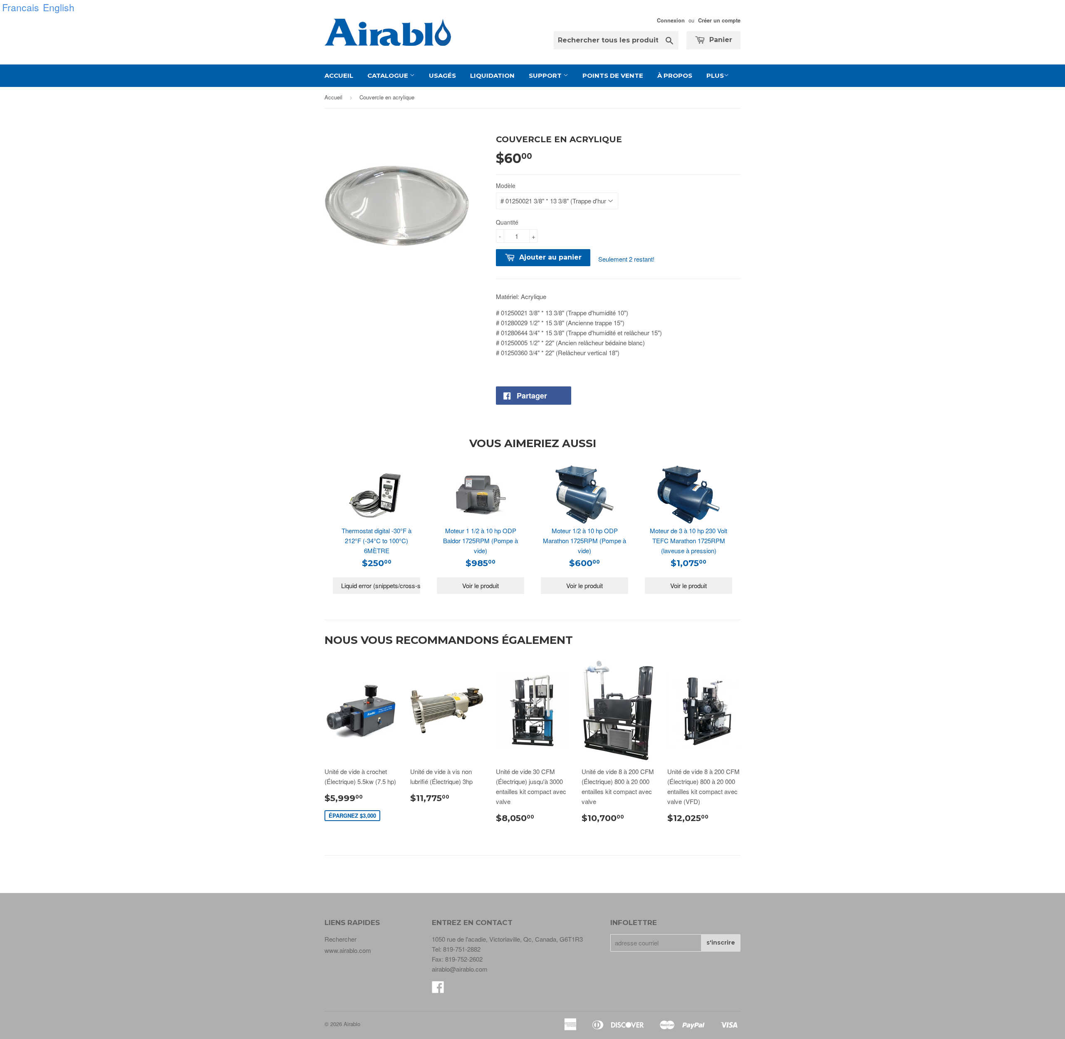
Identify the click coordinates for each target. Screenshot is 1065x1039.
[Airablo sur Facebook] (438, 989)
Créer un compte (719, 20)
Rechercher (340, 939)
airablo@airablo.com (460, 969)
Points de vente (612, 75)
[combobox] (616, 40)
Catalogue (388, 75)
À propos (674, 75)
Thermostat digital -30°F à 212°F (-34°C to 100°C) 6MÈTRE (376, 540)
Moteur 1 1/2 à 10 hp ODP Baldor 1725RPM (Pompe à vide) (480, 540)
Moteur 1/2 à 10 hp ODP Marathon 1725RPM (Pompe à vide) (584, 540)
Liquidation (492, 75)
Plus (715, 75)
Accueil (338, 75)
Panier (719, 40)
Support (546, 75)
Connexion (671, 20)
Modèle (505, 185)
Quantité (507, 222)
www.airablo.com (347, 950)
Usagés (442, 75)
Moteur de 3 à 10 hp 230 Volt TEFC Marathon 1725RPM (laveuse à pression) (688, 540)
